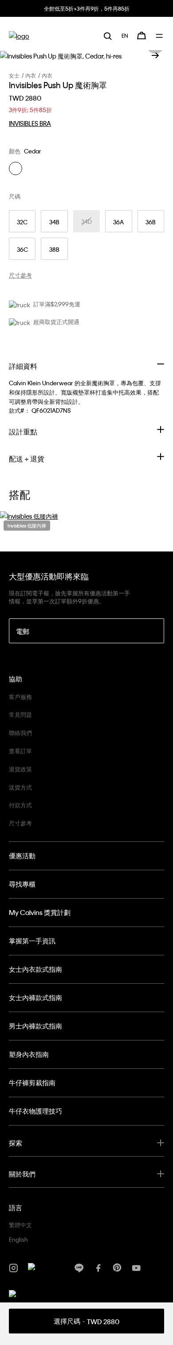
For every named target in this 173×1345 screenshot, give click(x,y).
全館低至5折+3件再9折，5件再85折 (87, 8)
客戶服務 (20, 696)
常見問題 (20, 714)
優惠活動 (22, 855)
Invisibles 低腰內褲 (27, 526)
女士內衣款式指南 (35, 969)
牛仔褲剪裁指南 (32, 1082)
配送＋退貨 (26, 458)
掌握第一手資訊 (32, 940)
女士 (14, 75)
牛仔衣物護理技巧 (35, 1110)
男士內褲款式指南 (35, 1025)
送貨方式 (20, 787)
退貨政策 (20, 769)
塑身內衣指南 (29, 1054)
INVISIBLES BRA (30, 123)
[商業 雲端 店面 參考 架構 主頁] (19, 35)
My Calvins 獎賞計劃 (40, 912)
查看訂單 (20, 751)
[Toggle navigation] (160, 36)
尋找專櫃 (22, 884)
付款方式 (20, 805)
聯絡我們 (20, 732)
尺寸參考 (20, 823)
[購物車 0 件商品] (141, 35)
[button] (155, 55)
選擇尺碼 (86, 1321)
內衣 (30, 75)
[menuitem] (125, 35)
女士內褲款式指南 (35, 997)
